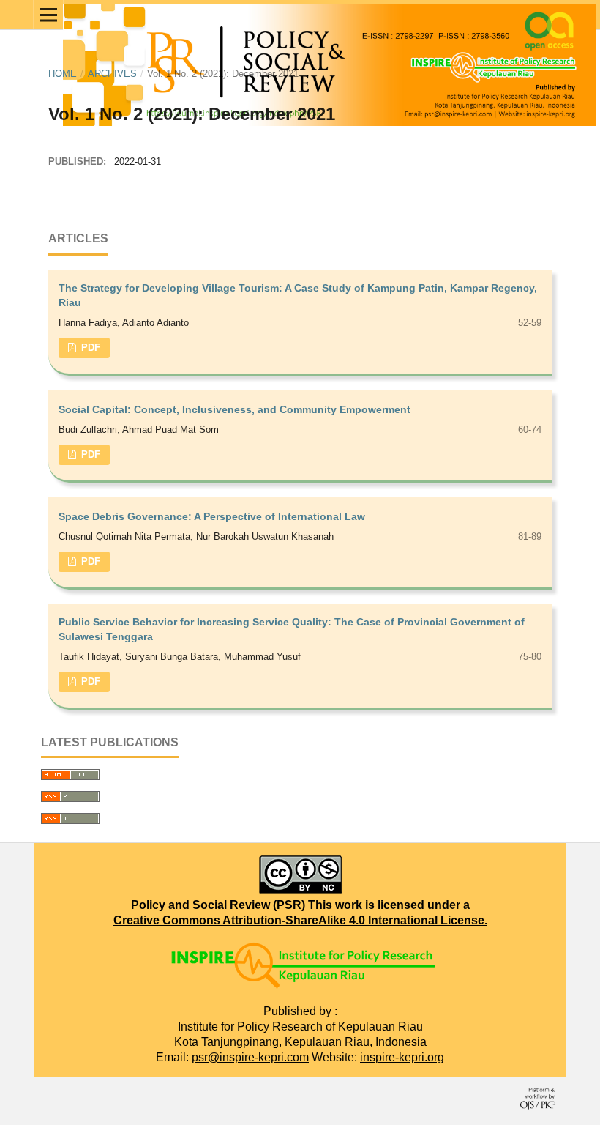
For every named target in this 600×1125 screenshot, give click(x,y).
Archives (112, 73)
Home (62, 73)
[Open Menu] (48, 14)
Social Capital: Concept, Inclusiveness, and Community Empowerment (234, 409)
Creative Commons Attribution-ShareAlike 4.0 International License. (300, 920)
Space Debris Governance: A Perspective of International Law (212, 516)
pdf (89, 347)
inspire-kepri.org (402, 1057)
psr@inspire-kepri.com (250, 1057)
